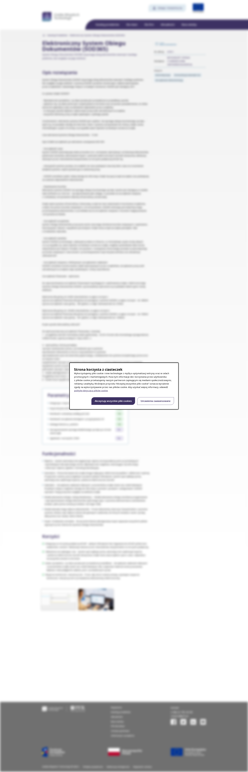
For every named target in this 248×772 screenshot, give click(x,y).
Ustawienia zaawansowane (155, 401)
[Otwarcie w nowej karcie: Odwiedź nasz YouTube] (203, 722)
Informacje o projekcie (122, 735)
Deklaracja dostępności (118, 766)
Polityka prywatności (93, 766)
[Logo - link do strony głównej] (52, 708)
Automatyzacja (162, 75)
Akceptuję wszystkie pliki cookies (113, 401)
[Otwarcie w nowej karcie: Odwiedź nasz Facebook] (173, 722)
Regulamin (116, 707)
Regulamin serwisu (142, 766)
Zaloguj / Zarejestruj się (170, 7)
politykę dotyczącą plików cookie (91, 390)
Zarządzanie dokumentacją (169, 80)
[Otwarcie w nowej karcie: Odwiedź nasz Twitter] (183, 722)
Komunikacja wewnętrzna (187, 75)
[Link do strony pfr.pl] (78, 708)
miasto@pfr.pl (179, 716)
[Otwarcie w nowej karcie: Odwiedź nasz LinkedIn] (193, 722)
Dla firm (149, 24)
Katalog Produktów (57, 35)
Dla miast (131, 24)
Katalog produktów (107, 24)
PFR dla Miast (118, 726)
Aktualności (168, 24)
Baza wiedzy (189, 24)
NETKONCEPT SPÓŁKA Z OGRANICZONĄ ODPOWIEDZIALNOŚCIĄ (179, 61)
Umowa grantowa (120, 730)
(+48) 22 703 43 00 (181, 712)
